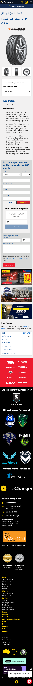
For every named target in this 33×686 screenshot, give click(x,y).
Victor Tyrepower (17, 6)
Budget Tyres (6, 642)
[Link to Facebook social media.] (16, 682)
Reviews (5, 631)
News (4, 624)
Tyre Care (5, 586)
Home (5, 13)
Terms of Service (23, 258)
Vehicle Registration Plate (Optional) (10, 236)
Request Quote (8, 265)
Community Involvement (11, 619)
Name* (5, 178)
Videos (4, 629)
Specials (5, 612)
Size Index (5, 637)
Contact (5, 614)
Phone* (13, 184)
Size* (4, 172)
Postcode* (6, 196)
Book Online (6, 617)
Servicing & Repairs (8, 603)
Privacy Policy (11, 258)
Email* (5, 190)
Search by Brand (7, 584)
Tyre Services (6, 605)
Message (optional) (8, 243)
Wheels (5, 591)
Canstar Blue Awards (8, 640)
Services (5, 598)
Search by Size (6, 582)
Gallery (5, 626)
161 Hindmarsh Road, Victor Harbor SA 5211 (16, 507)
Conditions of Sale (23, 677)
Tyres (4, 577)
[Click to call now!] (22, 2)
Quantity (24, 172)
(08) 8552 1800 (11, 512)
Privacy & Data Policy (12, 677)
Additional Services (8, 610)
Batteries (4, 600)
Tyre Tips (4, 589)
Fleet (4, 622)
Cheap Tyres (6, 644)
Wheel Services (7, 607)
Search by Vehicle (7, 579)
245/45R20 (27, 333)
